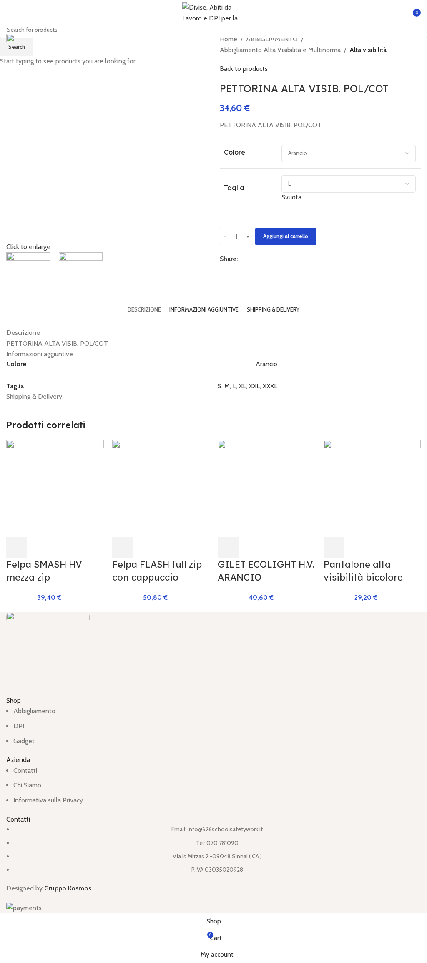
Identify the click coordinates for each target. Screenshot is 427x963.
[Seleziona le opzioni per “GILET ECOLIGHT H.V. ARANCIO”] (228, 547)
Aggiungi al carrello (285, 236)
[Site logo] (213, 12)
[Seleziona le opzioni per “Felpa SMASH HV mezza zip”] (16, 547)
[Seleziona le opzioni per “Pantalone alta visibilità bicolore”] (334, 547)
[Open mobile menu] (9, 12)
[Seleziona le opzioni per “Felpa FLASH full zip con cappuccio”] (122, 547)
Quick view (39, 547)
